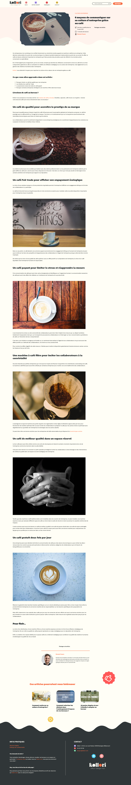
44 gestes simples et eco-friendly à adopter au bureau (90, 707)
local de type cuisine (76, 431)
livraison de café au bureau (46, 98)
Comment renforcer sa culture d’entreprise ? (40, 706)
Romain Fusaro (81, 34)
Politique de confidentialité (17, 747)
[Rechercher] (109, 4)
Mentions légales (14, 745)
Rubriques (47, 5)
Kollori (15, 70)
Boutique (118, 4)
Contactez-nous (21, 759)
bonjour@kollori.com (82, 751)
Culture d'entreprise (81, 13)
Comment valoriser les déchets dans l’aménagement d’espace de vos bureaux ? (65, 708)
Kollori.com (39, 759)
